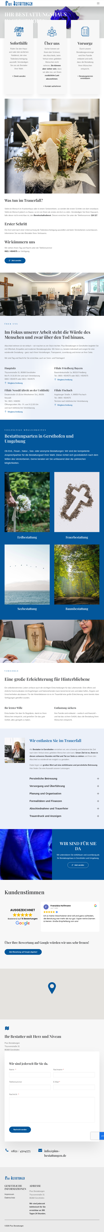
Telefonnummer (15, 1082)
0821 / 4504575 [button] (20, 1151)
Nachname (58, 1069)
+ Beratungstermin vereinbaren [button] (85, 77)
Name (12, 1069)
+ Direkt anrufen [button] (18, 76)
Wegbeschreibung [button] (15, 383)
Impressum (9, 1194)
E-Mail (56, 1082)
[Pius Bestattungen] (20, 3)
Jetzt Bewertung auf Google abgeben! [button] (23, 952)
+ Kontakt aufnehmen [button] (52, 86)
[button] (98, 3)
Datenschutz (10, 1198)
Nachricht (14, 1094)
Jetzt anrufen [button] (16, 260)
